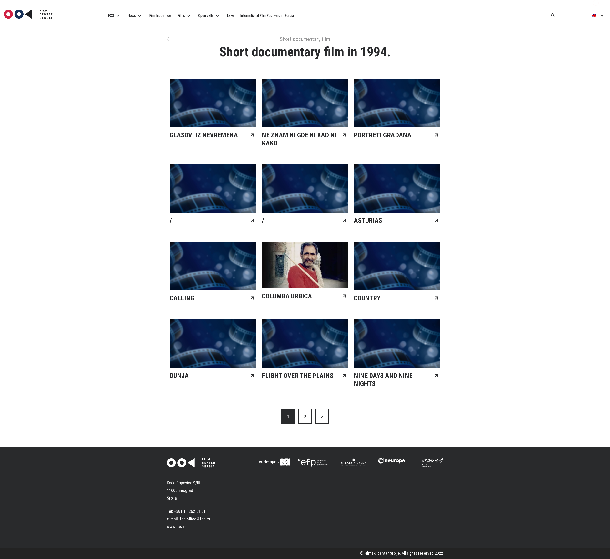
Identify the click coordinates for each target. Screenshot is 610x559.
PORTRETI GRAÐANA (382, 135)
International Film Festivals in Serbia (267, 15)
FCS (111, 15)
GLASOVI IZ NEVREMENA (204, 135)
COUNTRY (367, 298)
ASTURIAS (368, 220)
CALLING (182, 298)
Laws (230, 15)
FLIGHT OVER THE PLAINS (297, 376)
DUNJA (179, 376)
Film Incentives (160, 15)
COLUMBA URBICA (287, 296)
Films (181, 15)
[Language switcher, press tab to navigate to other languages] (598, 15)
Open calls (206, 15)
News (131, 15)
